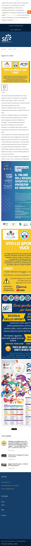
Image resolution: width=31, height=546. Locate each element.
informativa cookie (11, 15)
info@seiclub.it (17, 29)
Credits (15, 544)
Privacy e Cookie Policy (7, 544)
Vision (3, 505)
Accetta (15, 20)
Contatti (3, 515)
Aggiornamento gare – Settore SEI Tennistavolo (18, 464)
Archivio (3, 49)
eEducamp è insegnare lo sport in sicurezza (18, 455)
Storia (3, 501)
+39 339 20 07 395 (18, 25)
